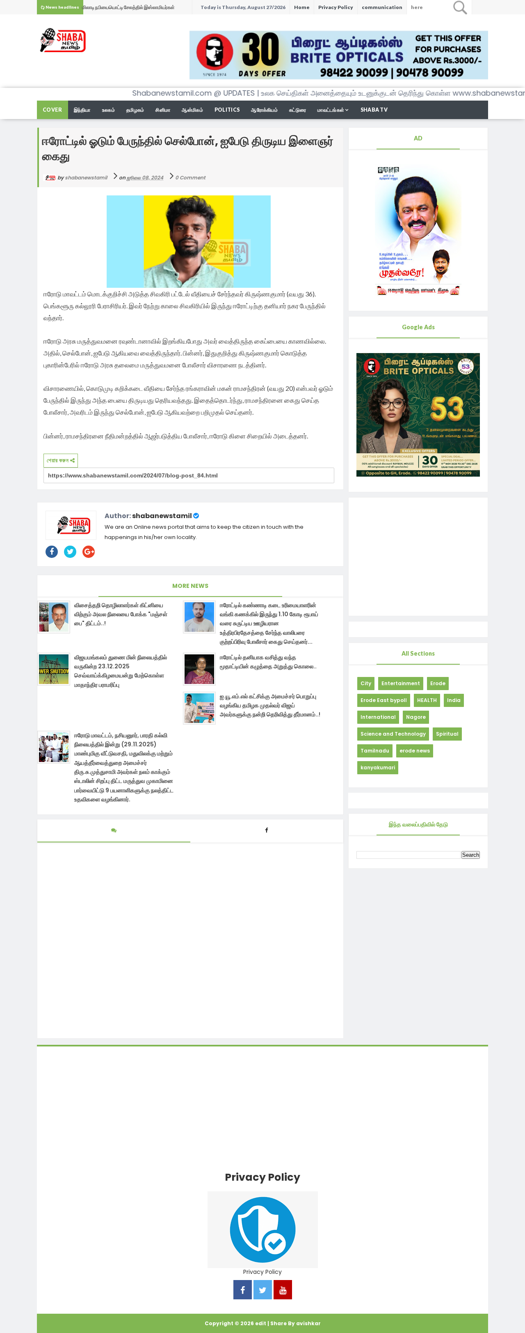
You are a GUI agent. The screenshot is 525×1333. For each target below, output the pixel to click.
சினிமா (162, 110)
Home (302, 7)
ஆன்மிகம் (192, 110)
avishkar (308, 1323)
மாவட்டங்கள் (330, 110)
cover (52, 110)
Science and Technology (393, 733)
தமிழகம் (135, 110)
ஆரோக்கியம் (264, 110)
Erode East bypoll (384, 700)
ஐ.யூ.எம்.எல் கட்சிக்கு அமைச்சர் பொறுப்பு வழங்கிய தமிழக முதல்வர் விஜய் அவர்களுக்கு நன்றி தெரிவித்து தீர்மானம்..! (270, 705)
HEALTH (427, 700)
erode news (414, 750)
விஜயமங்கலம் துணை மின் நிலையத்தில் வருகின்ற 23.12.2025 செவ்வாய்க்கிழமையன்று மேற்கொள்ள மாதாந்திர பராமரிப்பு (120, 671)
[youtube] (283, 1291)
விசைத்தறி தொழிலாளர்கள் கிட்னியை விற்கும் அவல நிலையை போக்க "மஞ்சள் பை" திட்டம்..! (120, 614)
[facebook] (242, 1291)
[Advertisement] (418, 556)
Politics (227, 110)
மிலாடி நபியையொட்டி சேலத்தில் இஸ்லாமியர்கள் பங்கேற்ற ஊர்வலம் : (128, 9)
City (366, 683)
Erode (437, 683)
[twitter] (262, 1291)
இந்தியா (82, 110)
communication (382, 7)
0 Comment (190, 177)
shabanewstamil (162, 516)
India (454, 700)
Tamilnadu (375, 750)
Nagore (416, 717)
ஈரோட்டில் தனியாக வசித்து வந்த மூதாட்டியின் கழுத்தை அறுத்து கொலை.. (268, 661)
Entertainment (400, 683)
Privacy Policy (335, 7)
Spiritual (447, 733)
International (378, 717)
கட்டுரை (297, 110)
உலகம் (108, 110)
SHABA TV (374, 110)
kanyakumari (378, 767)
